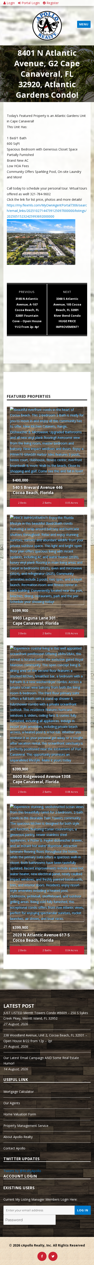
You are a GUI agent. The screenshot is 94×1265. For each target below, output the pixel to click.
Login (10, 3)
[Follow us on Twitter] (52, 1256)
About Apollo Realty (18, 1137)
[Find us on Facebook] (42, 1256)
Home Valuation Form (19, 1114)
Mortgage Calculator (18, 1091)
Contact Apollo (14, 1148)
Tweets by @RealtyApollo (22, 1171)
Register (52, 3)
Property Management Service (25, 1125)
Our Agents (11, 1103)
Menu (84, 24)
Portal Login (30, 3)
